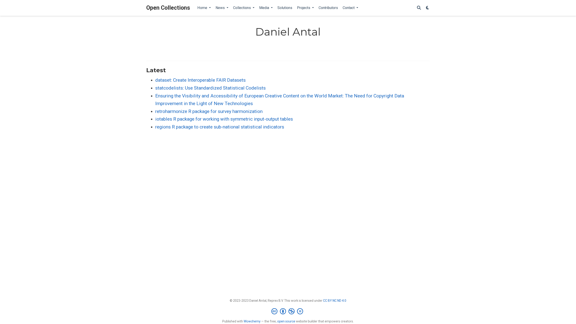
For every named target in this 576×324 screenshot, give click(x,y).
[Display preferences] (428, 8)
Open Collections (168, 7)
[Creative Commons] (288, 311)
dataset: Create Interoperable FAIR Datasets (200, 80)
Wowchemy (252, 321)
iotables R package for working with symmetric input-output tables (224, 119)
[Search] (419, 8)
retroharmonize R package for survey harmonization (209, 111)
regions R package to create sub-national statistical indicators (219, 127)
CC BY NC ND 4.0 (334, 300)
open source (286, 321)
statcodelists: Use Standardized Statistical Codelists (210, 88)
